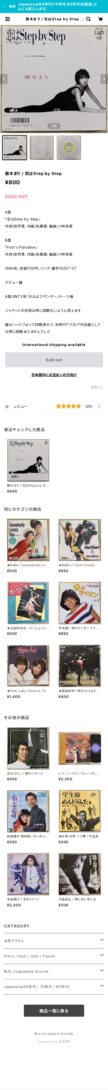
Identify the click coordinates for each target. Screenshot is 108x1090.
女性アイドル (14, 941)
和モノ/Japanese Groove (26, 971)
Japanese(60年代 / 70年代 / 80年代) (37, 987)
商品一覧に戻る (54, 1010)
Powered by (48, 1042)
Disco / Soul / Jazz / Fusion (29, 956)
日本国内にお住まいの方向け (54, 375)
